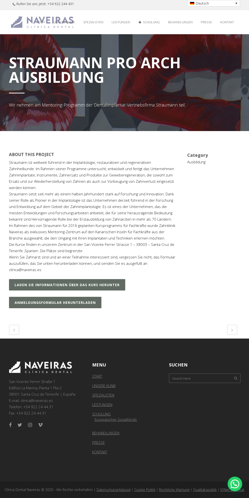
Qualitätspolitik (205, 489)
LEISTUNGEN (102, 404)
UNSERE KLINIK (104, 385)
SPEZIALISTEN (103, 395)
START (97, 376)
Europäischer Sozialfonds (116, 419)
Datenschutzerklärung (114, 489)
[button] (235, 484)
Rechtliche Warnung (174, 489)
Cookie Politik (144, 489)
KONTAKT (99, 451)
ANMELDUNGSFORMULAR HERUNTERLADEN (55, 302)
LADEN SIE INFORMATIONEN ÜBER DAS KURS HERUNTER (67, 284)
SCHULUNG (101, 414)
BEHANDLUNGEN (105, 433)
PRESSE (98, 442)
